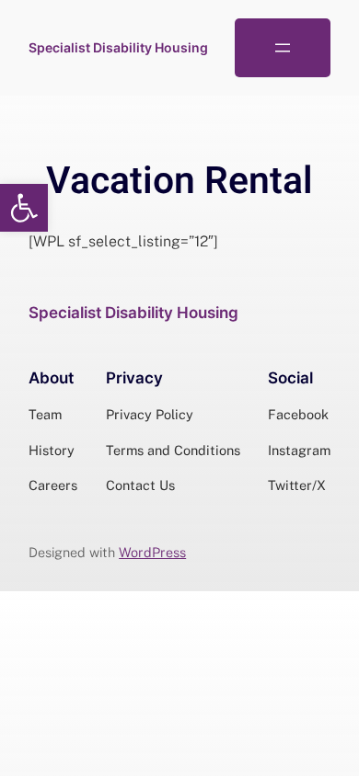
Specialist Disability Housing (118, 47)
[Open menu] (282, 47)
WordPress (152, 552)
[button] (24, 208)
